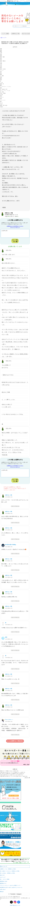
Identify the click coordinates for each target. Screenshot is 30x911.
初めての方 (2, 875)
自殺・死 (2, 83)
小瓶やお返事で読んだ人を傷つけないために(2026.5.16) (11, 775)
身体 (1, 79)
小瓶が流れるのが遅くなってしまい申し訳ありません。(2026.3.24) (13, 776)
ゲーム (1, 102)
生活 (1, 59)
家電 (1, 96)
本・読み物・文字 (3, 89)
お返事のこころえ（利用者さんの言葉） (8, 869)
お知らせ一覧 (27, 777)
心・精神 (2, 75)
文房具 (1, 106)
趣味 (1, 85)
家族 (1, 51)
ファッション (2, 100)
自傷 (1, 77)
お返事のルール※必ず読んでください (15, 226)
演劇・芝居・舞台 (3, 105)
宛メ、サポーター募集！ (5, 879)
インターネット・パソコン (5, 86)
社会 (1, 66)
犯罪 (1, 98)
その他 (1, 94)
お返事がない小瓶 (15, 33)
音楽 (1, 87)
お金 (1, 64)
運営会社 (2, 891)
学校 (1, 55)
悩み (1, 73)
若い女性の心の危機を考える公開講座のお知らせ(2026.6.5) (12, 773)
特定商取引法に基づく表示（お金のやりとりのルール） (11, 887)
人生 (1, 62)
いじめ (1, 82)
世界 (1, 67)
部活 (1, 58)
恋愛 (1, 48)
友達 (1, 54)
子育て (1, 104)
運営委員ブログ (3, 883)
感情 (1, 74)
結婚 (1, 50)
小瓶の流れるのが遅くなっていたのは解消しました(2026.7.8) (12, 772)
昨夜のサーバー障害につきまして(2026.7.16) (9, 771)
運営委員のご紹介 (3, 881)
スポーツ (2, 97)
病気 (1, 78)
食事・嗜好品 (2, 60)
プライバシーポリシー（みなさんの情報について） (10, 885)
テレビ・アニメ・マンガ (5, 90)
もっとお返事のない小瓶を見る (15, 741)
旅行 (1, 101)
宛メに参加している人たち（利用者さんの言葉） (10, 871)
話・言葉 (2, 91)
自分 (1, 71)
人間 (1, 52)
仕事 (1, 63)
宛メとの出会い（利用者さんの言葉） (7, 873)
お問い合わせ (2, 889)
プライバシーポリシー (15, 227)
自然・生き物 (2, 69)
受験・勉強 (2, 56)
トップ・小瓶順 (5, 33)
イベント (2, 70)
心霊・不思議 (2, 93)
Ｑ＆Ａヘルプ (2, 877)
